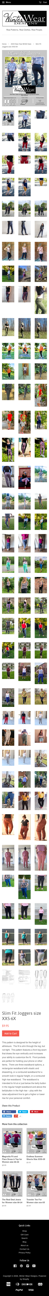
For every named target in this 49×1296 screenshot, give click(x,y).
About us (24, 1245)
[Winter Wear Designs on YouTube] (34, 1266)
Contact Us (24, 1249)
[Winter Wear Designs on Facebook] (15, 1266)
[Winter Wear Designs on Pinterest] (21, 1266)
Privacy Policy (24, 1252)
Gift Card (24, 1234)
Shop (24, 1230)
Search (25, 1238)
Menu (8, 2)
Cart (45, 2)
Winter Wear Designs (28, 1275)
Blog (24, 1241)
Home (4, 44)
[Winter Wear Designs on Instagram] (27, 1266)
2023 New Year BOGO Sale (21, 44)
